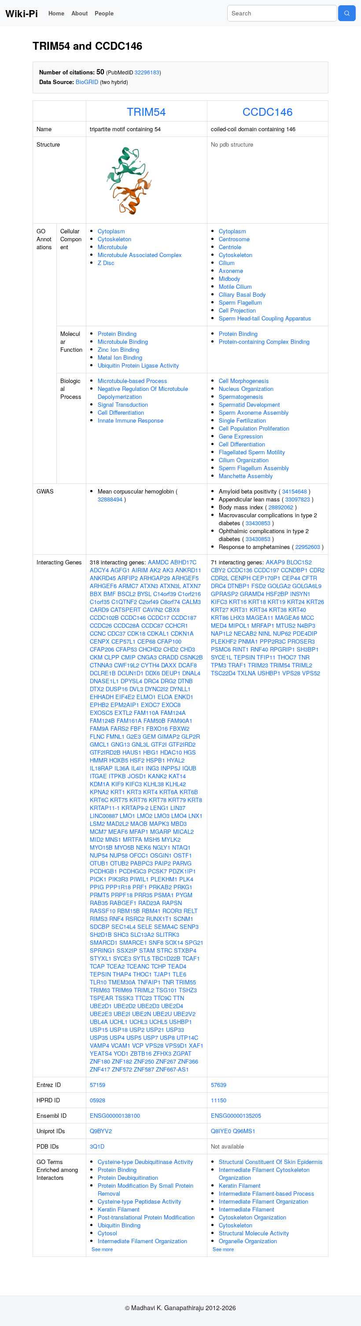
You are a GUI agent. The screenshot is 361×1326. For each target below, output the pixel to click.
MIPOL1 (239, 625)
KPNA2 (99, 792)
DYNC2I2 (156, 689)
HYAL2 (175, 760)
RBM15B (128, 910)
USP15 (99, 1029)
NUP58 (119, 855)
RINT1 (240, 649)
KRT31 (239, 609)
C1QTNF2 (124, 601)
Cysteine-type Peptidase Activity (139, 1201)
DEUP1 (171, 673)
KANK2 (157, 776)
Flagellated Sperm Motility (252, 452)
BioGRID (87, 81)
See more (102, 1248)
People (104, 13)
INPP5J (170, 768)
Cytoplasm (111, 231)
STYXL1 (100, 958)
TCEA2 (116, 966)
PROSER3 (301, 641)
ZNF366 (188, 1061)
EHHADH (102, 696)
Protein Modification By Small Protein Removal (145, 1189)
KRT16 (238, 601)
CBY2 (218, 570)
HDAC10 (171, 752)
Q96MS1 (244, 1131)
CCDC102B (104, 617)
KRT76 (138, 800)
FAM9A (99, 728)
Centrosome (234, 239)
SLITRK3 (167, 934)
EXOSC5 (101, 712)
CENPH (240, 578)
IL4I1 (137, 768)
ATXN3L (170, 586)
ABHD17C (183, 562)
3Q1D (97, 1146)
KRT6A (168, 792)
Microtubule (112, 247)
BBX (96, 593)
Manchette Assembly (246, 475)
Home (56, 13)
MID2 (96, 839)
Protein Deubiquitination (128, 1177)
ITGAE (98, 776)
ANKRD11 (188, 570)
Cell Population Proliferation (254, 428)
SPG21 (194, 942)
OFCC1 (138, 855)
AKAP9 (275, 562)
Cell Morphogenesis (244, 380)
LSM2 (97, 823)
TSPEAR (101, 998)
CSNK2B (191, 657)
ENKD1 (183, 696)
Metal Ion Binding (120, 357)
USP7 (150, 1037)
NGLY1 (161, 847)
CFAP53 (126, 649)
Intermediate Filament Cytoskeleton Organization (264, 1173)
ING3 (152, 768)
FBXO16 (157, 728)
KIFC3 (133, 784)
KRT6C (99, 800)
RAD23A (149, 903)
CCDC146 (268, 111)
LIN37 (177, 807)
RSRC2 (134, 918)
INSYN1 (300, 593)
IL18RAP (101, 768)
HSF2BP (277, 593)
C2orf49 (148, 601)
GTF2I (159, 744)
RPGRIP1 (282, 649)
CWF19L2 (126, 665)
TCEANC (137, 966)
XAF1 (196, 1045)
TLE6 (179, 974)
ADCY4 (99, 570)
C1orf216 (189, 593)
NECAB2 (245, 633)
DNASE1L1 (104, 681)
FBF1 (137, 728)
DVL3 (136, 689)
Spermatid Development (249, 404)
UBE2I (122, 1013)
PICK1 (98, 879)
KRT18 (257, 601)
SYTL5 (141, 958)
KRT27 (219, 609)
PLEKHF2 (223, 641)
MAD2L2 (118, 823)
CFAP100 (169, 641)
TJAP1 (162, 974)
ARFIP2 (128, 578)
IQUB (189, 768)
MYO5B (124, 847)
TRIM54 (146, 111)
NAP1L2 (221, 633)
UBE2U (162, 1013)
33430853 (258, 523)
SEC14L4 (123, 926)
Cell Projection (237, 310)
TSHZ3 (188, 990)
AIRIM (140, 570)
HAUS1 (131, 752)
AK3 (167, 570)
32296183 (147, 72)
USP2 (136, 1029)
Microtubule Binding (123, 341)
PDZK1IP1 (182, 871)
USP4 (117, 1037)
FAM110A (146, 712)
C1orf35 (100, 601)
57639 (218, 1084)
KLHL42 (176, 784)
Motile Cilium (235, 286)
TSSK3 (124, 998)
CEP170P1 (266, 578)
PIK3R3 (118, 879)
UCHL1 (119, 1021)
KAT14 (177, 776)
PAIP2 (163, 863)
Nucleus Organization (246, 388)
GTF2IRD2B (105, 752)
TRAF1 (237, 665)
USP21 (155, 1029)
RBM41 (151, 910)
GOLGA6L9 (306, 586)
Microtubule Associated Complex (140, 254)
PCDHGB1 (103, 871)
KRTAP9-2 (135, 807)
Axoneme (231, 270)
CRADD (168, 657)
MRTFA (132, 839)
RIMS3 (98, 918)
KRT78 (157, 800)
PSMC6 (221, 649)
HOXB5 (118, 760)
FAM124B (102, 720)
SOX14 (174, 942)
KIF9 (117, 784)
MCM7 (98, 831)
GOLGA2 (279, 586)
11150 (218, 1100)
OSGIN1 (161, 855)
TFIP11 (266, 657)
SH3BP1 (308, 649)
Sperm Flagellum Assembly (254, 468)
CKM (96, 657)
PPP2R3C (273, 641)
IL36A (121, 768)
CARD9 (99, 609)
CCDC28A (127, 625)
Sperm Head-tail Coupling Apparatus (265, 318)
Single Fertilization (242, 420)
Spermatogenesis (241, 396)
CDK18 (136, 633)
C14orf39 (164, 593)
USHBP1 (180, 1021)
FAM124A (173, 712)
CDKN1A (182, 633)
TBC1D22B (166, 958)
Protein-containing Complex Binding (264, 341)
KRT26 (315, 601)
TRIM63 (100, 990)
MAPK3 (159, 823)
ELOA (165, 696)
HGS (190, 752)
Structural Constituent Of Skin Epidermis (271, 1161)
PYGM (184, 895)
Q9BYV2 (101, 1131)
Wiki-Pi (21, 13)
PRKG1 (182, 887)
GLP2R (190, 736)
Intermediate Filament (246, 1209)
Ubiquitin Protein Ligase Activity (138, 365)
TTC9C (162, 998)
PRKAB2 (160, 887)
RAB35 (99, 903)
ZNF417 (100, 1069)
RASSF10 (102, 910)
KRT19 (276, 601)
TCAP (97, 966)
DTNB (185, 681)
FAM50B (155, 720)
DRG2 (168, 681)
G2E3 (133, 736)
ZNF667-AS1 (172, 1069)
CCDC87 (152, 625)
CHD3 (187, 649)
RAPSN (172, 903)
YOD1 (121, 1053)
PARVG (182, 863)
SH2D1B (101, 934)
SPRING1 (102, 950)
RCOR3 (172, 910)
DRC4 (151, 681)
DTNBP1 (239, 586)
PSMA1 (164, 895)
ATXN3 (149, 586)
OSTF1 (182, 855)
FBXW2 (179, 728)
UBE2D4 (172, 1006)
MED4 (219, 625)
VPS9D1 (176, 1045)
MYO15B (101, 847)
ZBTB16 (140, 1053)
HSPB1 (155, 760)
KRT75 (119, 800)
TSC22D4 (223, 673)
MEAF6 (118, 831)
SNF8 (156, 942)
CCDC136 (239, 570)
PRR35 (143, 895)
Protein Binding (117, 333)
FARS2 (120, 728)
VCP (138, 1045)
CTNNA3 (101, 665)
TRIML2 (144, 990)
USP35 (99, 1037)
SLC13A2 (142, 934)
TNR (168, 982)
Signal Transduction (123, 404)
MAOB (138, 823)
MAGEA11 (259, 617)
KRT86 (219, 617)
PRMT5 (99, 895)
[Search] (347, 13)
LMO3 (161, 815)
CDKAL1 (158, 633)
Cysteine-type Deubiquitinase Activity (145, 1161)
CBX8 (172, 609)
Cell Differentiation (121, 412)
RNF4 (116, 918)
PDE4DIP (305, 633)
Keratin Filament (119, 1209)
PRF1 (140, 887)
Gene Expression (241, 436)
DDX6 (152, 673)
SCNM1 (183, 918)
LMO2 (144, 815)
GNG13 (120, 744)
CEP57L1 (123, 641)
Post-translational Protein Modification (146, 1217)
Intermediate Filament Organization (142, 1241)
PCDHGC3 (132, 871)
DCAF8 (187, 665)
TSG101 (166, 990)
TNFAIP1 (149, 982)
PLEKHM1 (164, 879)
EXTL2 (123, 712)
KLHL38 (154, 784)
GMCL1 (99, 744)
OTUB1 (99, 863)
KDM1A (100, 784)
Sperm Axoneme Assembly (254, 412)
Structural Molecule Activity (254, 1233)
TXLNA (246, 673)
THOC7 (286, 657)
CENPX (100, 641)
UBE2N (141, 1013)
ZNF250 (144, 1061)
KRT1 (118, 792)
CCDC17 (158, 617)
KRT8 (195, 800)
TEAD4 (177, 966)
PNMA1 (248, 641)
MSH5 (152, 839)
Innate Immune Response (130, 420)
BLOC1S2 (299, 562)
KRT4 (150, 792)
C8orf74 (170, 601)
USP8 (167, 1037)
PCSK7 (157, 871)
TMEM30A (122, 982)
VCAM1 (120, 1045)
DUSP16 (117, 689)
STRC (164, 950)
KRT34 (258, 609)
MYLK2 (171, 839)
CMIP (128, 657)
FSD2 (258, 586)
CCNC (98, 633)
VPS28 (154, 1045)
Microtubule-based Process (132, 380)
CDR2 (316, 570)
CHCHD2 (150, 649)
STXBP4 (185, 950)
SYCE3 (122, 958)
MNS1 (113, 839)
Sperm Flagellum (240, 302)
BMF (109, 593)
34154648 (294, 491)
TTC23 (143, 998)
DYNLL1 (180, 689)
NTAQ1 (181, 847)
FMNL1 (115, 736)
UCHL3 (138, 1021)
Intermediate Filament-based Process (266, 1193)
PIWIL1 (139, 879)
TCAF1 (191, 958)
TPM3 (218, 665)
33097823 (297, 499)
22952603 (307, 546)
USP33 (175, 1029)
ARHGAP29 (155, 578)
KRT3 (134, 792)
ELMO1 (146, 696)
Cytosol (107, 1233)
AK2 (155, 570)
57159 (97, 1084)
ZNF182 (122, 1061)
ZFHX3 (162, 1053)
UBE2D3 (148, 1006)
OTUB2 (119, 863)
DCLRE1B (103, 673)
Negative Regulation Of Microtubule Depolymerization (143, 392)
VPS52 (311, 673)
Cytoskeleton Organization (252, 1217)
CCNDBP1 (294, 570)
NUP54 (99, 855)
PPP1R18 (118, 887)
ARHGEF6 (103, 586)
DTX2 (97, 689)
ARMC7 (128, 586)
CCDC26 (101, 625)
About (79, 13)
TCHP (158, 966)
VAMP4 (99, 1045)
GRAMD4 (252, 593)
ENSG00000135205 (236, 1115)
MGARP (160, 831)
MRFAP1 (262, 625)
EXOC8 (171, 704)
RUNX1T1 (159, 918)
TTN (178, 998)
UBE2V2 (184, 1013)
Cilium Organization (244, 460)
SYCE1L (221, 657)
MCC (307, 617)
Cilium (227, 262)
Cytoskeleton (114, 239)
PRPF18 (122, 895)
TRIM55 (186, 982)
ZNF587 (144, 1069)
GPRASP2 (224, 593)
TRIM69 (122, 990)
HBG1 (150, 752)
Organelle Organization (248, 1241)
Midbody (229, 278)
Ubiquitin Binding (119, 1225)
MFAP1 (138, 831)
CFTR (309, 578)
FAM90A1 (179, 720)
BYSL (144, 593)
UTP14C (187, 1037)
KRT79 (177, 800)
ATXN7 (192, 586)
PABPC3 (141, 863)
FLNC (97, 736)
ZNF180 (100, 1061)
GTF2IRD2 (182, 744)
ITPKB (117, 776)
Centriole (230, 247)
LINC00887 (104, 815)
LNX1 (195, 815)
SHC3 (121, 934)
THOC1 (142, 974)
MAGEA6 (287, 617)
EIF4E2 (125, 696)
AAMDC (158, 562)
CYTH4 (150, 665)
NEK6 (143, 847)
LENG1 (159, 807)
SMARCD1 (104, 942)
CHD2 (170, 649)
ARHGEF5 (185, 578)
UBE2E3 (101, 1013)
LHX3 (237, 617)
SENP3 (189, 926)
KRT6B (189, 792)
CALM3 (191, 601)
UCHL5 (158, 1021)
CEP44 (291, 578)
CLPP (111, 657)
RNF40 (259, 649)
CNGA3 (147, 657)
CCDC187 (183, 617)
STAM (147, 950)
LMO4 (179, 815)
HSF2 (137, 760)
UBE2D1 (101, 1006)
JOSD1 (137, 776)
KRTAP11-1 (105, 807)
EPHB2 (99, 704)
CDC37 (116, 633)
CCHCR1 (176, 625)
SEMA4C (166, 926)
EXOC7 (150, 704)
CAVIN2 (153, 609)
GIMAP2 (169, 736)
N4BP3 (306, 625)
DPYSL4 (131, 681)
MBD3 (179, 823)
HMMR (98, 760)
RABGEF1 (123, 903)
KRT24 (296, 601)
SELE (144, 926)
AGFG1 (120, 570)
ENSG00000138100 (115, 1115)
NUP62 (282, 633)
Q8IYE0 (221, 1131)
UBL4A (99, 1021)
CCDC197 (266, 570)
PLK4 (186, 879)
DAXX (169, 665)
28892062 (281, 507)
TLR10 (98, 982)
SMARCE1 (133, 942)
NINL (264, 633)
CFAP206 (102, 649)
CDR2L (220, 578)
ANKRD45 (103, 578)
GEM (149, 736)
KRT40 (297, 609)
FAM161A (129, 720)
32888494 (110, 499)
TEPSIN (100, 974)
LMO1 (127, 815)
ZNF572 (122, 1069)
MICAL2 (183, 831)
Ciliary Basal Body (242, 294)
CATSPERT (126, 609)
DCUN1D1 (131, 673)
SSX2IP (127, 950)
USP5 (133, 1037)
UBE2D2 (125, 1006)
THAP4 (122, 974)
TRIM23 (258, 665)
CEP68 (146, 641)
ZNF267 (166, 1061)
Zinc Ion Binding (118, 349)
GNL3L (140, 744)
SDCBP (100, 926)
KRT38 (278, 609)
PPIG (97, 887)
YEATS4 (101, 1053)
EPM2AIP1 (125, 704)
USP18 (119, 1029)
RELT (191, 910)
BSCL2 (127, 593)
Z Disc (106, 262)
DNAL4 (191, 673)
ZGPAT (182, 1053)
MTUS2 (285, 625)
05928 (97, 1100)
